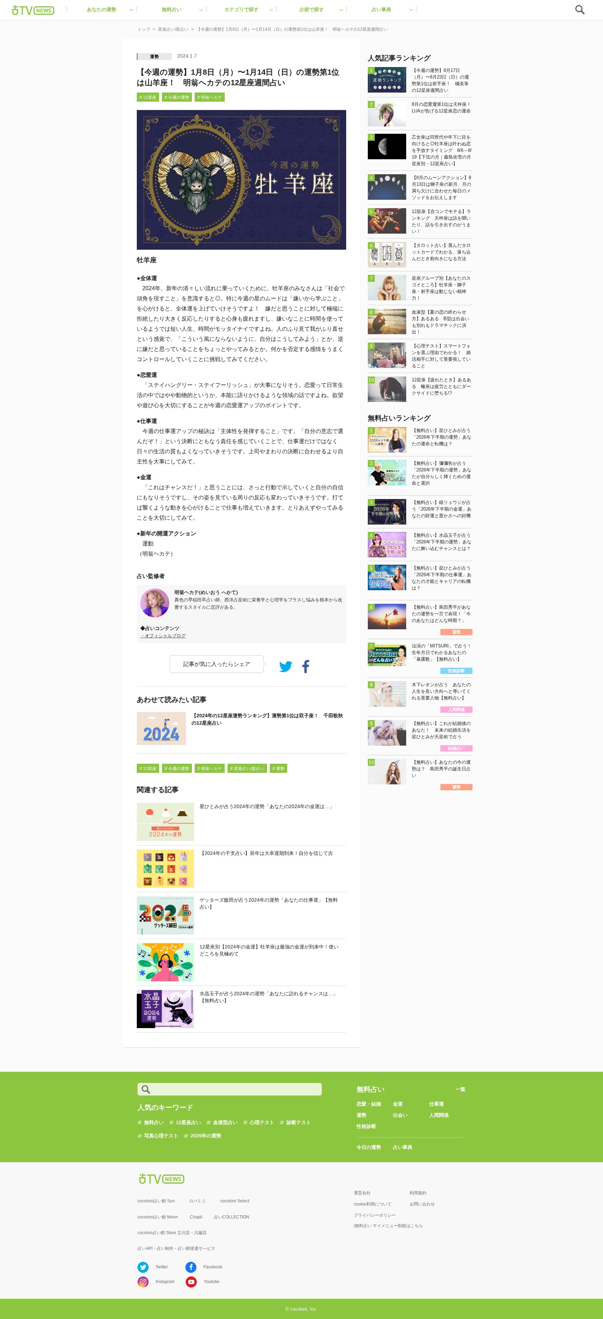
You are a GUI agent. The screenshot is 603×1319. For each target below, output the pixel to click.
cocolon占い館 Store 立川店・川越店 (172, 1232)
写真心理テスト (161, 1135)
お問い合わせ (422, 1204)
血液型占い (225, 1122)
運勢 (154, 56)
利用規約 (418, 1192)
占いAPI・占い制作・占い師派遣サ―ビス (176, 1248)
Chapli (196, 1217)
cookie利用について (373, 1204)
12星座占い (188, 1122)
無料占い (154, 1122)
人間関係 (439, 1115)
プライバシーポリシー (375, 1215)
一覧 (461, 1089)
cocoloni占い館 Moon (157, 1217)
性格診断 (366, 1126)
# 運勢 (278, 768)
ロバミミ (197, 1201)
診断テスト (298, 1122)
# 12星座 (148, 97)
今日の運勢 (369, 1147)
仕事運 (436, 1104)
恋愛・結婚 (369, 1104)
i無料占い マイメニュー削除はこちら (388, 1225)
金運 (398, 1104)
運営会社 (362, 1192)
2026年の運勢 (206, 1135)
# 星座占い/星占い (247, 768)
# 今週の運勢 (177, 97)
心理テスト (262, 1122)
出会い (400, 1115)
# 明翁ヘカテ (210, 97)
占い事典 (402, 1147)
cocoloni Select (234, 1201)
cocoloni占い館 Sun (156, 1201)
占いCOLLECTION (231, 1217)
